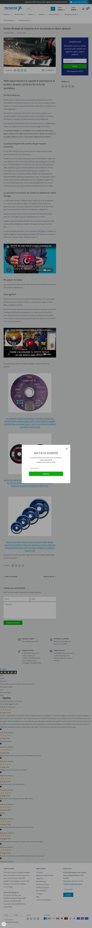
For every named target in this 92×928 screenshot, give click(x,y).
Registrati (46, 474)
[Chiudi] (67, 448)
